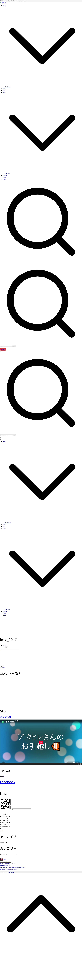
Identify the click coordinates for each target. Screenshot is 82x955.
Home (4, 441)
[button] (3, 3)
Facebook (7, 781)
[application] (41, 742)
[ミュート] (78, 764)
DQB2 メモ (7, 173)
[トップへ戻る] (41, 954)
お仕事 (4, 179)
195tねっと (11, 872)
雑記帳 (4, 177)
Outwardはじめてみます (5, 862)
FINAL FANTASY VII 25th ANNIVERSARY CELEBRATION (12, 867)
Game (4, 528)
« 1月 (1, 831)
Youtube (5, 175)
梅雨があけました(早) (5, 865)
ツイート (2, 776)
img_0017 (2, 667)
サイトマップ (8, 87)
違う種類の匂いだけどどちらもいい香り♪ (9, 869)
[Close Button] (0, 439)
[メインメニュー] (0, 351)
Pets (4, 90)
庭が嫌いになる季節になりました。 (8, 864)
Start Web (3, 349)
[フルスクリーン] (80, 764)
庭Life (4, 88)
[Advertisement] (41, 626)
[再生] (1, 764)
